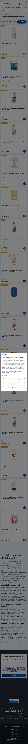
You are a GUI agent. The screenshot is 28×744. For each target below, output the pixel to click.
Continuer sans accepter (14, 383)
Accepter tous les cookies (14, 387)
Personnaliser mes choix (14, 380)
